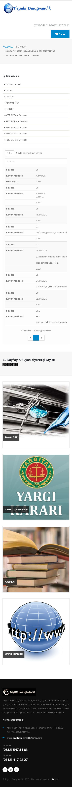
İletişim (55, 779)
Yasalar (9, 90)
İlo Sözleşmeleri (13, 84)
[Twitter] (10, 769)
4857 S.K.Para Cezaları (16, 115)
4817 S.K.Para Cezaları (16, 139)
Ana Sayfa (8, 47)
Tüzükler (10, 96)
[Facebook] (5, 769)
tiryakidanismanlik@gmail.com (27, 738)
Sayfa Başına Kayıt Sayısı (24, 153)
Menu (59, 33)
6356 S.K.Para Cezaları (16, 133)
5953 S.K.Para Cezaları (17, 121)
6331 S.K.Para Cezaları (16, 127)
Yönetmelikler (12, 102)
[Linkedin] (16, 769)
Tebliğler (10, 109)
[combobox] (9, 153)
